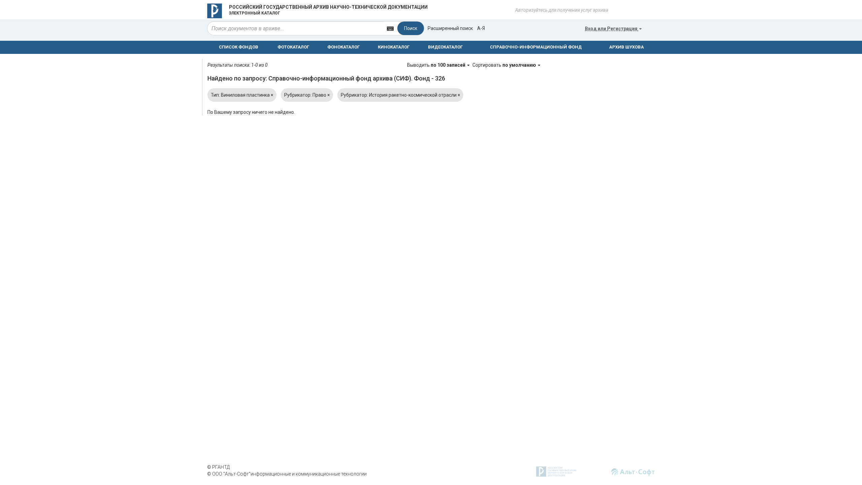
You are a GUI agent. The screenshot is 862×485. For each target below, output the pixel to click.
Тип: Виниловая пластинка (242, 95)
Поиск (410, 28)
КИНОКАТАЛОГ (393, 47)
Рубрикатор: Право (307, 95)
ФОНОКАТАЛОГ (343, 47)
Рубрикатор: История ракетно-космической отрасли (400, 95)
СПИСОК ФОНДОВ (238, 47)
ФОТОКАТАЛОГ (293, 47)
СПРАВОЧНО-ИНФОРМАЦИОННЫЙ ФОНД (536, 47)
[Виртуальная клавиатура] (390, 28)
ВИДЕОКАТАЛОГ (445, 47)
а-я (481, 28)
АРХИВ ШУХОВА (626, 47)
